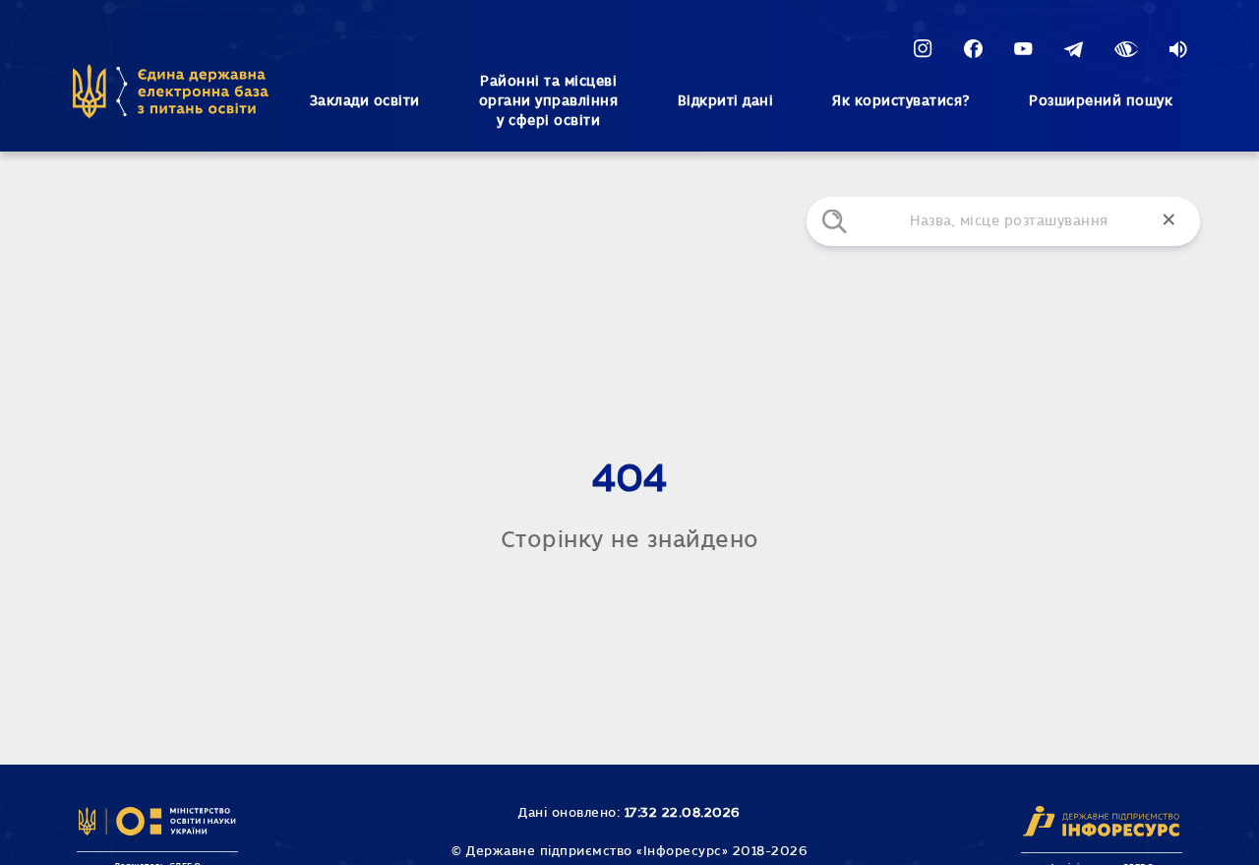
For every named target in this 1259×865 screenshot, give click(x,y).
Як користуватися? (901, 101)
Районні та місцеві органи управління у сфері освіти (549, 101)
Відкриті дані (726, 101)
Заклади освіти (365, 101)
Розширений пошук (1100, 101)
